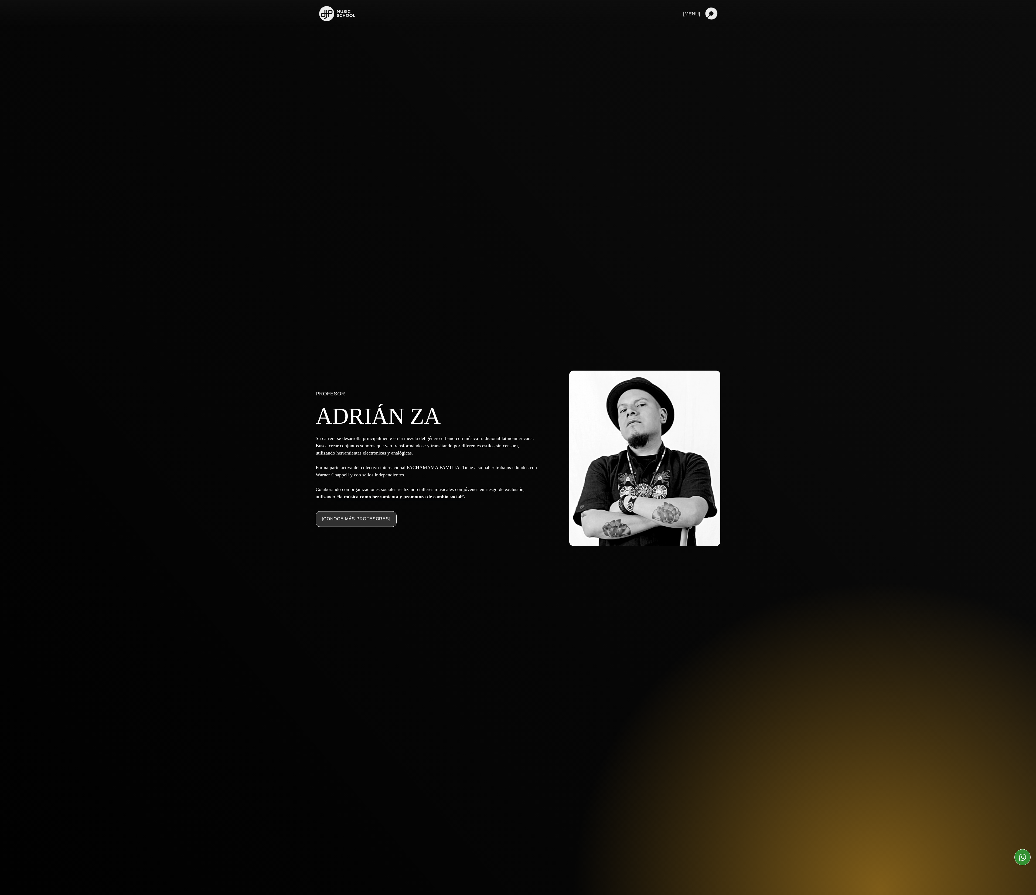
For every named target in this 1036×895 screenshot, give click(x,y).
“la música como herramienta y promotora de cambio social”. (400, 496)
